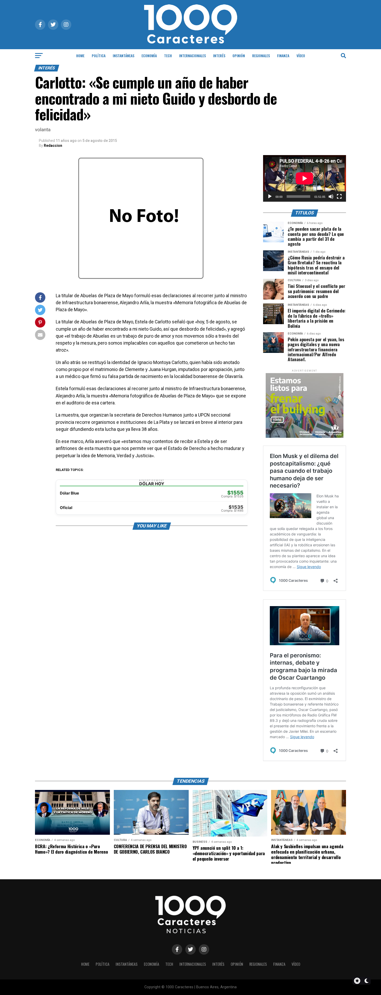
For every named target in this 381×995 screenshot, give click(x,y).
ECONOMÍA (149, 55)
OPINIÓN (238, 55)
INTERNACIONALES (192, 55)
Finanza (283, 55)
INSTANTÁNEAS (123, 55)
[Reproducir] (269, 196)
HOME (80, 55)
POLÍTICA (98, 55)
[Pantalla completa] (339, 196)
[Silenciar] (331, 196)
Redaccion (53, 145)
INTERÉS (219, 55)
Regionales (261, 55)
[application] (304, 178)
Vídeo (301, 55)
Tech (168, 55)
